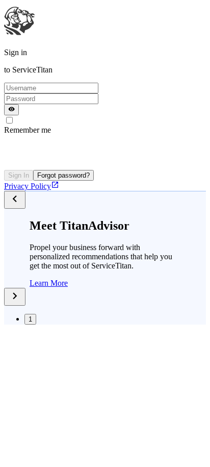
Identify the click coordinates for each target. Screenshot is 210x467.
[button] (49, 283)
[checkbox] (9, 120)
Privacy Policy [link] (27, 186)
